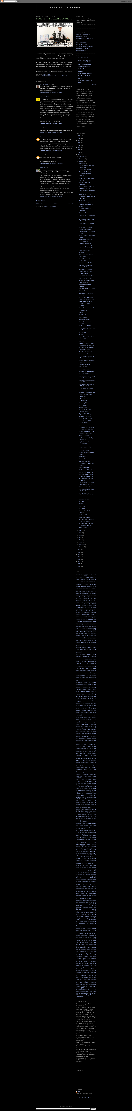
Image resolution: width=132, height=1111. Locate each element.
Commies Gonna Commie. (85, 369)
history (94, 735)
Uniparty (86, 956)
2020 (79, 149)
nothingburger (79, 820)
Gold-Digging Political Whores (86, 275)
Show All (94, 84)
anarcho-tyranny (79, 589)
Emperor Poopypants (86, 691)
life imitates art (83, 785)
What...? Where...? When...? (86, 186)
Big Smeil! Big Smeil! (85, 616)
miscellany (78, 804)
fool (86, 708)
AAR (85, 579)
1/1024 (88, 574)
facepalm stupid (84, 698)
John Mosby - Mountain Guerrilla (84, 46)
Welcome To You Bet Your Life (87, 392)
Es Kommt (81, 305)
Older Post (70, 203)
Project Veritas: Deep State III (86, 307)
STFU (87, 900)
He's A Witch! (82, 314)
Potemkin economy (92, 841)
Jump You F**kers (87, 772)
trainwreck (88, 946)
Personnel (84, 837)
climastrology (79, 651)
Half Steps (81, 501)
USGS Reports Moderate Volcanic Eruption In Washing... (85, 208)
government (85, 724)
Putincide (78, 848)
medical (78, 797)
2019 (79, 152)
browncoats (93, 624)
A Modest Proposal (89, 577)
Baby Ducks (93, 602)
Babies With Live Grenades (82, 602)
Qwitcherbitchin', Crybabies (86, 269)
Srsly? (84, 900)
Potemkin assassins (83, 841)
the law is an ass (85, 921)
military (86, 799)
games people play (92, 715)
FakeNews (78, 701)
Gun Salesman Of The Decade (87, 470)
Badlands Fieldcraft (81, 50)
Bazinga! (81, 312)
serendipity (93, 872)
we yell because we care (86, 970)
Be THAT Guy (87, 609)
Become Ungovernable (82, 610)
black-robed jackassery (86, 617)
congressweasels (91, 663)
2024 (79, 140)
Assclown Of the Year (89, 598)
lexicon (94, 783)
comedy (82, 654)
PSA (82, 846)
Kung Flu (92, 781)
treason (94, 946)
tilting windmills (84, 935)
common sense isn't (80, 659)
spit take (94, 898)
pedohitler (78, 834)
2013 (79, 559)
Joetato (94, 771)
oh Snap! (89, 821)
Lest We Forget (83, 317)
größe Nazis (85, 728)
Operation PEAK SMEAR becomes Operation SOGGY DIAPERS (87, 196)
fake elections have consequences (86, 700)
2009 (79, 564)
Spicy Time (89, 898)
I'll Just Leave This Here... (85, 487)
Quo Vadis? (82, 425)
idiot (84, 753)
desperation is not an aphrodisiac (84, 675)
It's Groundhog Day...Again (90, 765)
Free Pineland (84, 712)
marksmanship (80, 795)
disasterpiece (92, 677)
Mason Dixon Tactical (81, 42)
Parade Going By (80, 830)
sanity (94, 863)
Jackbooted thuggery (82, 769)
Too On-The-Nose (86, 940)
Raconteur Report (66, 7)
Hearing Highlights (83, 212)
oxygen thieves (80, 828)
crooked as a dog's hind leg (83, 670)
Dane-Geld (81, 252)
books (84, 621)
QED (82, 848)
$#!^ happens (84, 574)
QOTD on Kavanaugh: (84, 319)
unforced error (87, 954)
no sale (94, 818)
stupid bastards (83, 907)
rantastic (78, 853)
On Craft (81, 334)
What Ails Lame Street (84, 373)
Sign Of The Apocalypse (81, 883)
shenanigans (81, 876)
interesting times (79, 762)
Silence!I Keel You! (91, 883)
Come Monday (82, 332)
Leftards (78, 783)
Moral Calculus (79, 809)
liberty (77, 785)
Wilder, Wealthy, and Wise (85, 73)
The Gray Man (44, 96)
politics (88, 839)
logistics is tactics (85, 792)
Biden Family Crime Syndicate (88, 612)
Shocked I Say (79, 879)
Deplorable (93, 673)
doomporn (93, 680)
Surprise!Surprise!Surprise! (81, 911)
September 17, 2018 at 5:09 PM (51, 133)
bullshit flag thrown (80, 628)
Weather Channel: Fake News (86, 371)
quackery (85, 848)
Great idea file (79, 728)
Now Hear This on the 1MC (88, 820)
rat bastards (83, 853)
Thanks (82, 914)
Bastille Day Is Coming (86, 607)
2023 (79, 142)
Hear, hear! (81, 341)
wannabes (78, 967)
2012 (79, 561)
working (94, 984)
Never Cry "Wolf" (88, 814)
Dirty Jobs (85, 677)
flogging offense (91, 707)
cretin (94, 668)
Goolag (77, 724)
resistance (78, 858)
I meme (84, 744)
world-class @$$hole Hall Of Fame (84, 986)
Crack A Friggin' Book (87, 668)
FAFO (89, 698)
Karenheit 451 (83, 779)
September (82, 163)
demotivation (85, 673)
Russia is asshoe (88, 863)
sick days (78, 881)
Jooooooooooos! (79, 772)
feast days (93, 701)
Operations (78, 827)
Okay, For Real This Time (85, 527)
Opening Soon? (83, 407)
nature (94, 811)
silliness (78, 884)
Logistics (78, 792)
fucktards (78, 715)
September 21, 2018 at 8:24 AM (51, 196)
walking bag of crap (91, 965)
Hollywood (85, 736)
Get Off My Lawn (88, 721)
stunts (77, 907)
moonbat (87, 807)
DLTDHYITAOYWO (86, 679)
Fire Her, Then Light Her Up (86, 472)
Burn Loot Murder (89, 628)
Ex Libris (78, 698)
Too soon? (93, 940)
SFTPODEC (78, 874)
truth (55, 75)
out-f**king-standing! (86, 827)
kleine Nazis (92, 779)
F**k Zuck (81, 176)
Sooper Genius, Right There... (86, 227)
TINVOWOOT (90, 935)
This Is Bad (93, 930)
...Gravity (78, 574)
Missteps (81, 503)
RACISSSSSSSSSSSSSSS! (89, 849)
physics (89, 837)
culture (77, 672)
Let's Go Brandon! (86, 783)
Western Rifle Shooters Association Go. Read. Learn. (86, 61)
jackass (94, 767)
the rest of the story (89, 926)
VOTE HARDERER (86, 961)
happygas (78, 729)
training (83, 946)
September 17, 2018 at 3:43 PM (51, 92)
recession (78, 856)
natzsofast (78, 813)
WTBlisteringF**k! (80, 989)
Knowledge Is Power (82, 781)
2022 (79, 145)
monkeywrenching (80, 807)
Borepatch (80, 71)
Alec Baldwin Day (83, 588)
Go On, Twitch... (83, 200)
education (89, 689)
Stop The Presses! (84, 422)
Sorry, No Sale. (83, 405)
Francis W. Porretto (45, 84)
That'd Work (82, 291)
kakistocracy (86, 778)
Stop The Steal (92, 904)
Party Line (88, 830)
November (82, 159)
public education (92, 846)
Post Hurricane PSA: (84, 354)
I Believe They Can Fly (85, 742)
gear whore (83, 717)
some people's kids (83, 897)
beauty (94, 609)
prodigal (88, 844)
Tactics (77, 912)
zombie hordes (80, 996)
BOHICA (94, 617)
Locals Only (85, 790)
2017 (79, 550)
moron (89, 809)
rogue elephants (83, 862)
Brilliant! (87, 623)
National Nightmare (88, 811)
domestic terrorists (84, 680)
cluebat (82, 652)
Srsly (81, 900)
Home (55, 203)
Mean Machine (82, 456)
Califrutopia (93, 633)
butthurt (92, 631)
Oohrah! (94, 823)
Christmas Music (92, 645)
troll (80, 949)
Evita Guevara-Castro (90, 696)
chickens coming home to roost (87, 644)
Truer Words (83, 949)
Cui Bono (93, 670)
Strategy (94, 905)
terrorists (78, 914)
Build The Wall (80, 626)
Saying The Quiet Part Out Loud (83, 867)
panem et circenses (91, 828)
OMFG (89, 823)
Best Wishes (92, 610)
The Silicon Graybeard (84, 66)
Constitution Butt (81, 665)
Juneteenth (93, 772)
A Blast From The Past (85, 169)
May (80, 537)
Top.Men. (81, 942)
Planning (94, 837)
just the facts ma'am (85, 776)
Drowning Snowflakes (84, 459)
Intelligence (93, 760)
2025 (79, 138)
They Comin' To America (85, 278)
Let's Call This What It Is (85, 351)
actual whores (85, 582)
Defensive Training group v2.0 (83, 34)
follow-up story (80, 708)
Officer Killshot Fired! (84, 250)
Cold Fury (80, 78)
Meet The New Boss (86, 797)
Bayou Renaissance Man (84, 64)
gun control (92, 728)
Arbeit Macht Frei (91, 591)
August (81, 530)
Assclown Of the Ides (84, 596)
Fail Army (93, 698)
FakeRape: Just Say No (85, 243)
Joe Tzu (90, 771)
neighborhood (81, 814)
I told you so (92, 748)
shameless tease (89, 874)
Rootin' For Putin (91, 862)
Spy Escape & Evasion (82, 48)
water (92, 968)
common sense (90, 658)
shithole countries (83, 877)
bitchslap (93, 616)
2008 (79, 566)
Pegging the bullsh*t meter (88, 834)
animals (91, 589)
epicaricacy (79, 696)
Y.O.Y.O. (90, 989)
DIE (80, 677)
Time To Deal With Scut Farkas (87, 288)
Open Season (79, 825)
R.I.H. (94, 848)
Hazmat (84, 733)
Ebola (78, 689)
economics (83, 689)
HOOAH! (89, 738)
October (81, 161)
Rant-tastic (93, 851)
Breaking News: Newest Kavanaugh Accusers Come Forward (87, 231)
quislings (90, 848)
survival (93, 911)
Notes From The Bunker (84, 76)
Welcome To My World (85, 416)
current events (84, 672)
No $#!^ (81, 818)
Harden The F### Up (86, 729)
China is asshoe (80, 645)
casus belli (78, 638)
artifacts (79, 595)
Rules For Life (80, 863)
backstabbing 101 (79, 603)
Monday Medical (91, 806)
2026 (79, 135)
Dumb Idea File (86, 687)
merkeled (93, 797)
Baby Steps (82, 508)
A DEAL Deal (92, 575)
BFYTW (78, 612)
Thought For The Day (85, 933)
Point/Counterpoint (80, 839)
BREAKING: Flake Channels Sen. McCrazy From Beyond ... (87, 190)
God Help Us (79, 722)
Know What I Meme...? (85, 517)
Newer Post (39, 203)
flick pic (84, 707)
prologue (94, 844)
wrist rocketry (92, 988)
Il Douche (89, 753)
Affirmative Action (90, 586)
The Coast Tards (83, 366)
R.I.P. (77, 849)
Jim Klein (85, 771)
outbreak (93, 827)
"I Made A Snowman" (84, 467)
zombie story (86, 996)
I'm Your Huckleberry (88, 751)
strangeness (79, 905)
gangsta (77, 717)
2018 (79, 154)
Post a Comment (40, 200)
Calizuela (78, 635)
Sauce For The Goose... (82, 865)
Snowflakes (79, 888)
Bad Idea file (87, 603)
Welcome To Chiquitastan (81, 974)
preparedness (80, 844)
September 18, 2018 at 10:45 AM (51, 163)
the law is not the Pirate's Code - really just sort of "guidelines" (86, 923)
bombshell (78, 619)
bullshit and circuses (90, 626)
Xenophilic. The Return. (84, 58)
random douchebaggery (82, 851)
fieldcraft (88, 703)
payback (93, 830)
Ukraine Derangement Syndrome (87, 953)
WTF (86, 989)
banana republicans (87, 605)
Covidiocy (78, 668)
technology (93, 912)
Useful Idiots (92, 956)
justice (94, 776)
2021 (79, 147)
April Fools (84, 591)
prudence (78, 846)
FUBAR (90, 712)
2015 (79, 554)
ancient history (86, 589)
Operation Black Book (90, 825)
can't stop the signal (81, 637)
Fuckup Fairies (84, 715)
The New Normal (86, 925)
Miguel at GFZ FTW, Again (86, 414)
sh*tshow (83, 874)
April (80, 540)
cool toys (92, 665)
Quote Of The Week (84, 435)
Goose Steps (82, 506)
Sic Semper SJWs (83, 515)
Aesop (42, 155)
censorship (93, 638)
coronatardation (80, 666)
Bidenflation (78, 614)
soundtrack (83, 898)
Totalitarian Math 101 (84, 461)
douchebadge (79, 682)
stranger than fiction (86, 905)
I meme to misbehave (47, 75)
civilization (78, 647)
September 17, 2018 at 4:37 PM (51, 124)
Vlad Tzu (78, 961)
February (81, 544)
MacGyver (84, 793)
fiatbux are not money (80, 703)
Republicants (93, 856)
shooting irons (86, 879)
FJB (80, 707)
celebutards (86, 638)
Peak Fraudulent (92, 832)
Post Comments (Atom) (50, 206)
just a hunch (79, 774)
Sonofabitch (90, 897)
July (80, 533)
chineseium (86, 645)
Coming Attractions (82, 656)
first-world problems (82, 705)
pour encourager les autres (86, 842)
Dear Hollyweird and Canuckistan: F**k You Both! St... (87, 495)
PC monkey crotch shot (81, 832)
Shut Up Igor (93, 879)
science (94, 867)
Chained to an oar (85, 642)
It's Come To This (80, 765)
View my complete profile (84, 1097)
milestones (79, 799)
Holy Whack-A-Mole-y (81, 738)
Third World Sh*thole (85, 930)
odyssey (84, 821)
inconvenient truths (82, 755)
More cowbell (85, 809)
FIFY (92, 703)
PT (86, 846)
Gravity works (92, 726)
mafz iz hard (89, 793)
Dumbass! (93, 687)
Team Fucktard (84, 912)
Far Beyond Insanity (86, 701)
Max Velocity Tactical (81, 44)
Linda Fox (43, 167)
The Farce (91, 918)
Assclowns (79, 600)
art (76, 595)
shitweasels (93, 877)
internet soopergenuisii (91, 764)
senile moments (84, 870)
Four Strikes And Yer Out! (85, 263)
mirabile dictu (92, 802)
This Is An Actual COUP (85, 326)
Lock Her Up (92, 790)
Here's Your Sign (85, 735)
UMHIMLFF (80, 954)
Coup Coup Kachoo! (90, 666)
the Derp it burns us (84, 916)
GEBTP (89, 717)
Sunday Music (86, 909)
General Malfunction (80, 719)
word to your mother (87, 984)
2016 (79, 552)
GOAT (94, 721)
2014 (79, 557)
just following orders (88, 774)
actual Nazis (85, 581)
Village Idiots (62, 75)
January (81, 547)
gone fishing (85, 722)
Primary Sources (83, 310)
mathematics (92, 795)
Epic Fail (88, 694)
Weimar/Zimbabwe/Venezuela (88, 972)
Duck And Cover (86, 686)
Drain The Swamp (90, 682)
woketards (93, 982)
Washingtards (88, 968)
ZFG (95, 995)
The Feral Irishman (83, 69)
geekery (94, 717)
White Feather (90, 981)
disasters (78, 679)
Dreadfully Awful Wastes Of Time (83, 684)
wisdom (86, 982)
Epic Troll (93, 694)
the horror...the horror (84, 919)
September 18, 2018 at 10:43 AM (51, 151)
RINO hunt (83, 860)
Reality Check (89, 853)
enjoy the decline (84, 693)
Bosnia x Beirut (89, 621)
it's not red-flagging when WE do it (83, 767)
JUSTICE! (78, 778)
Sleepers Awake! (89, 884)
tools (77, 942)
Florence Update (83, 403)
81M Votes (86, 575)
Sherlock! (87, 876)
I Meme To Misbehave (84, 364)
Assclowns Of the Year (89, 600)
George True (43, 137)
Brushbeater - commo (81, 36)
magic (94, 793)
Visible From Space (91, 960)
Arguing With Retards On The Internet (86, 593)
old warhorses (83, 823)
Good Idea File (92, 722)
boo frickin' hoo (84, 619)
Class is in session (87, 647)
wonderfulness (79, 984)
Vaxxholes (78, 958)
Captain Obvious (91, 637)
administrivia (79, 584)
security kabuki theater (80, 869)
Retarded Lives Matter (87, 858)
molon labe (84, 806)
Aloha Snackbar (91, 588)
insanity (88, 760)
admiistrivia (93, 582)
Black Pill (78, 617)
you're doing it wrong (87, 991)
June (80, 535)
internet (83, 764)
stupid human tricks (91, 907)
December (82, 156)
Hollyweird (78, 736)
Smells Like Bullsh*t (89, 886)
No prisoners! (87, 818)
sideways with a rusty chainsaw (88, 881)
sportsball (78, 900)
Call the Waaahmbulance (89, 635)
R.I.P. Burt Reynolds (84, 499)
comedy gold (91, 654)
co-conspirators (87, 652)
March (81, 542)
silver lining (82, 884)
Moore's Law (93, 807)
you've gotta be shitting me (86, 993)
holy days (93, 736)
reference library (85, 856)
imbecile (94, 753)
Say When (93, 865)
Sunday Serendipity (84, 450)
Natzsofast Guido (85, 813)
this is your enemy (81, 932)
